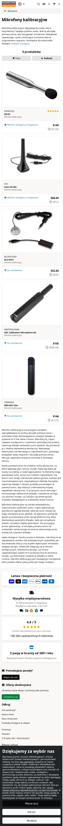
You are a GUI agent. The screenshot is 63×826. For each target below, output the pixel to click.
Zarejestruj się (11, 696)
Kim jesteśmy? (9, 710)
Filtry (17, 58)
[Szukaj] (38, 4)
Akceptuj (30, 820)
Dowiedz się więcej (20, 43)
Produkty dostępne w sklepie (16, 723)
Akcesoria (12, 11)
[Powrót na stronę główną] (9, 4)
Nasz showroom (9, 718)
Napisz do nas (11, 677)
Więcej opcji (30, 803)
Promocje (6, 729)
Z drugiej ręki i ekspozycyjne (16, 738)
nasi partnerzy (26, 759)
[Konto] (49, 4)
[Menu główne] (59, 4)
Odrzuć (30, 812)
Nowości (6, 733)
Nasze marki (8, 714)
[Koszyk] (54, 4)
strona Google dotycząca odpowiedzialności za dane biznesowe (21, 789)
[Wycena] (43, 4)
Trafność (48, 58)
